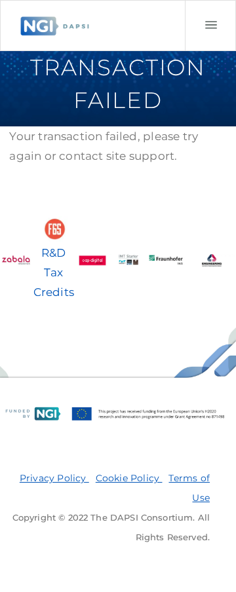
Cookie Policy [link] (129, 478)
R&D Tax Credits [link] (53, 272)
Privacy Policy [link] (54, 478)
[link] (210, 25)
